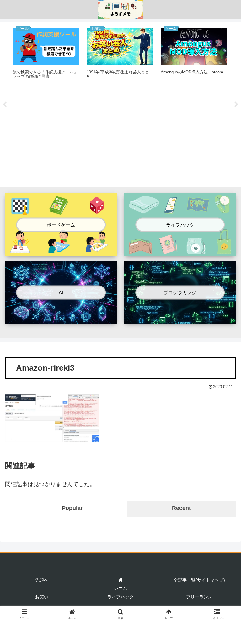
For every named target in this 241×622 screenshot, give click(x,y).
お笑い (41, 596)
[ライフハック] (180, 251)
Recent (181, 508)
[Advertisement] (120, 138)
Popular (72, 508)
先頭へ (41, 579)
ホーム (120, 587)
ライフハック (120, 596)
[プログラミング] (180, 318)
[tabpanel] (46, 56)
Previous (5, 104)
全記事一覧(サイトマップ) (199, 579)
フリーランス (199, 596)
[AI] (61, 318)
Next (236, 104)
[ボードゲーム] (61, 251)
